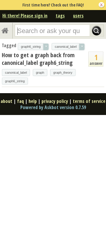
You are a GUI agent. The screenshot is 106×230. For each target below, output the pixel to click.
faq (20, 101)
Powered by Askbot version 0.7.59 (53, 107)
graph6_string (15, 81)
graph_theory (62, 72)
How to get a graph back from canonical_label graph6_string (38, 59)
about (6, 101)
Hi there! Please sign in (24, 15)
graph (40, 72)
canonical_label (16, 72)
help (33, 101)
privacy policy (55, 101)
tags (60, 15)
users (78, 15)
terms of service (89, 101)
